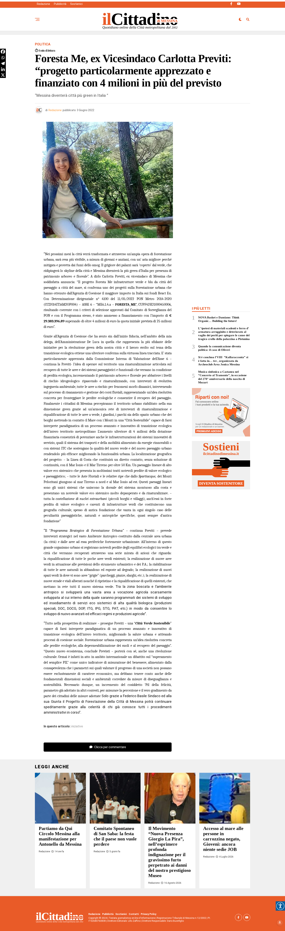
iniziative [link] (77, 726)
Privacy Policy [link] (148, 914)
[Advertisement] (221, 150)
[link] (280, 906)
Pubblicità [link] (60, 3)
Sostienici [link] (76, 3)
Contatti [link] (134, 914)
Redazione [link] (43, 3)
